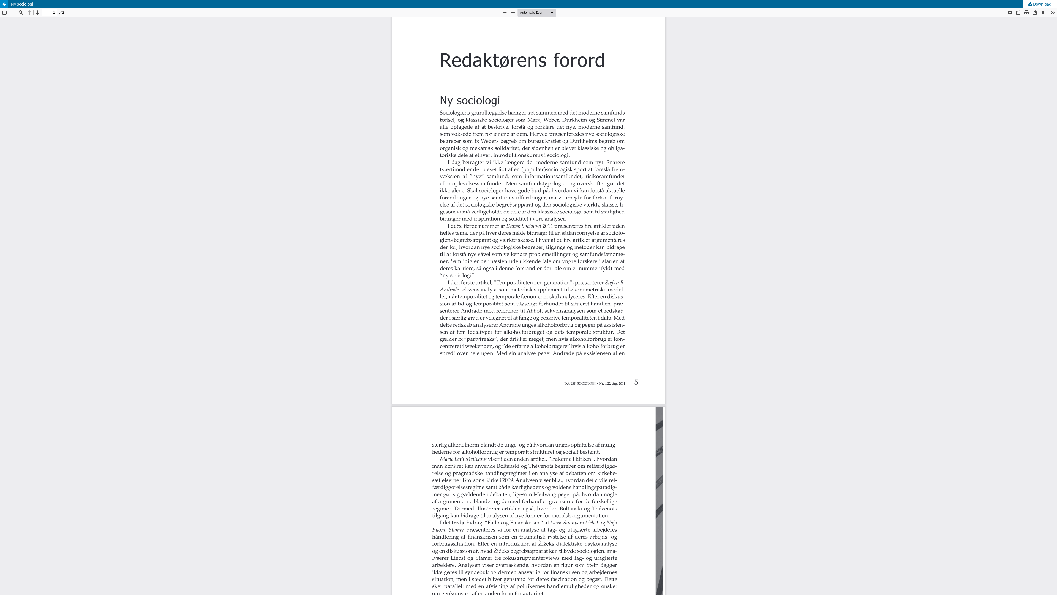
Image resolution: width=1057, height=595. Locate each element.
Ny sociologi (22, 4)
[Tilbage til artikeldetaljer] (4, 4)
